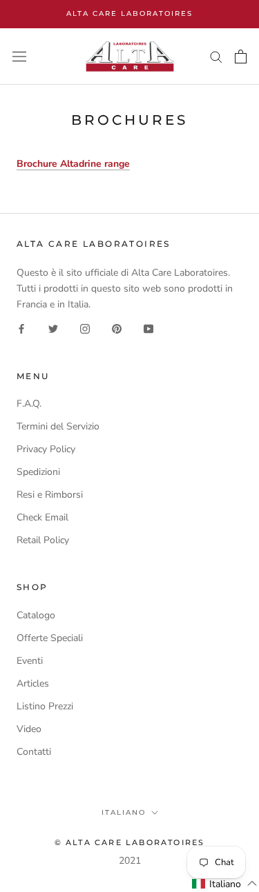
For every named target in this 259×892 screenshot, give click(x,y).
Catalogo (36, 615)
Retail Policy (43, 540)
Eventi (30, 660)
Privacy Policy (46, 449)
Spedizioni (38, 471)
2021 (130, 860)
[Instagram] (85, 328)
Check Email (42, 517)
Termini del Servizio (58, 426)
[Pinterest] (117, 328)
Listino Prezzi (45, 706)
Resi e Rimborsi (50, 494)
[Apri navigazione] (19, 57)
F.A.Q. (29, 403)
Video (29, 729)
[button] (225, 883)
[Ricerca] (216, 56)
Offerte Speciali (50, 638)
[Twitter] (53, 328)
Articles (33, 683)
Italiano (124, 812)
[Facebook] (21, 328)
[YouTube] (148, 328)
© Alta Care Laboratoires (130, 842)
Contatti (34, 751)
